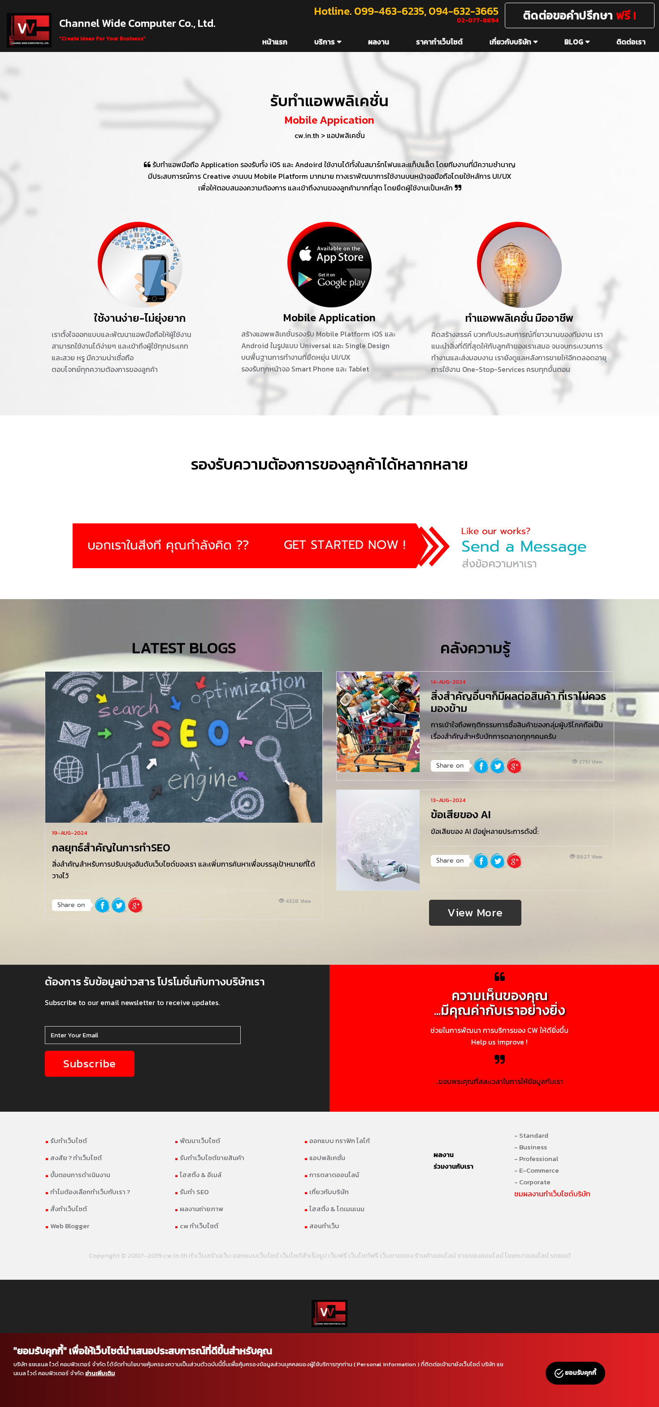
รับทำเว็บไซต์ (66, 1140)
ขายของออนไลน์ (480, 1255)
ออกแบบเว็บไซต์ (256, 1255)
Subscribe (89, 1063)
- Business (530, 1147)
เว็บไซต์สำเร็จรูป (303, 1255)
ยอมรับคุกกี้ (580, 1372)
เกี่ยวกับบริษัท (510, 41)
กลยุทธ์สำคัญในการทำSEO (111, 847)
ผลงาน (378, 41)
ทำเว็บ (197, 1255)
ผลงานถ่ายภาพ (198, 1209)
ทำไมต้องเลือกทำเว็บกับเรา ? (87, 1192)
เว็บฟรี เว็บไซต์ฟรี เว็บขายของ (370, 1255)
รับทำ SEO (191, 1192)
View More (475, 912)
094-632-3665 (464, 11)
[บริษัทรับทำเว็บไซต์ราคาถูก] (329, 545)
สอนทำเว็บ (321, 1226)
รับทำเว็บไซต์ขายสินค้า (209, 1157)
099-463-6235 (389, 11)
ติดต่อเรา (631, 41)
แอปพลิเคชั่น (346, 135)
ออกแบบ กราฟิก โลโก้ (337, 1140)
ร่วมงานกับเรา (453, 1166)
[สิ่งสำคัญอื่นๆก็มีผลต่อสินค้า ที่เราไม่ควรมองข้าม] (378, 722)
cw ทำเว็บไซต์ (196, 1226)
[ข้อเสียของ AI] (378, 840)
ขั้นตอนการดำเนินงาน (77, 1175)
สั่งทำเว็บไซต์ (66, 1209)
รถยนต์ (560, 1255)
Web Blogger (67, 1226)
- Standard (531, 1135)
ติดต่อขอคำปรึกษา (580, 15)
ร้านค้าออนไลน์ (435, 1255)
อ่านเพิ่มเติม (100, 1373)
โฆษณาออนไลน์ (527, 1255)
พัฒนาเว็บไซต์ (197, 1140)
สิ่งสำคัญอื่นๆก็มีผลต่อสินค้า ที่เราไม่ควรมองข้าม (518, 702)
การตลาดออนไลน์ (331, 1175)
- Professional (536, 1158)
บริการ (324, 41)
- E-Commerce (536, 1170)
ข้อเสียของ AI (461, 814)
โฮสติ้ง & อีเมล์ (197, 1175)
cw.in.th (307, 135)
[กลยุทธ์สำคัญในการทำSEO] (183, 747)
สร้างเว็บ (218, 1255)
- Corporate (532, 1182)
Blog (573, 41)
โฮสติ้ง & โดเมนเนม (334, 1209)
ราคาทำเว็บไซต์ (439, 41)
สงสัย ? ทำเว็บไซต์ (73, 1157)
